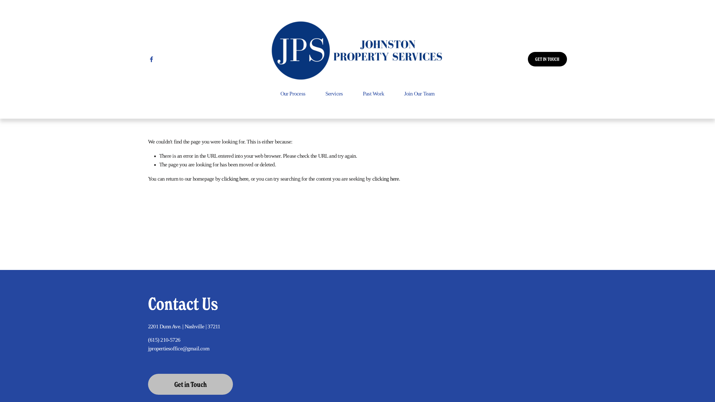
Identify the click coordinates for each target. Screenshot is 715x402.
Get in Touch (190, 384)
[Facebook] (151, 59)
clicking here (234, 179)
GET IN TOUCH (547, 59)
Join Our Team (419, 94)
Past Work (373, 94)
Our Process (292, 94)
